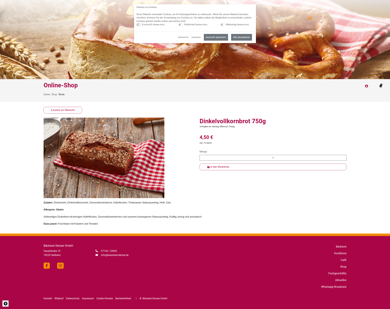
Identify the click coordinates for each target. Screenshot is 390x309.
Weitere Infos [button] (158, 25)
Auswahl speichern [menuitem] (216, 37)
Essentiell (153, 24)
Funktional (195, 24)
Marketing (237, 24)
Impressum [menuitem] (196, 37)
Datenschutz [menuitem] (183, 37)
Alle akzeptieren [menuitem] (241, 37)
